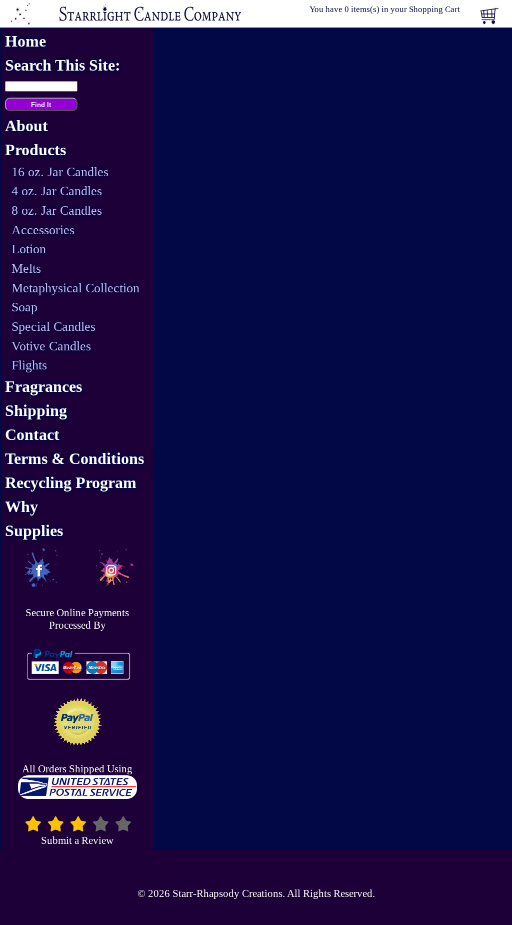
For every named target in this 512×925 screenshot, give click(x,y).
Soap (25, 307)
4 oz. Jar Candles (57, 191)
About (26, 126)
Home (25, 41)
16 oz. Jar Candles (60, 172)
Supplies (34, 531)
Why (21, 507)
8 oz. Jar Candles (57, 210)
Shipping (36, 410)
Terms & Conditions (74, 459)
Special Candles (54, 326)
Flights (29, 365)
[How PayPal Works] (77, 664)
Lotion (29, 249)
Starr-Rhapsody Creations (227, 893)
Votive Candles (51, 346)
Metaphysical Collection (76, 288)
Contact (32, 434)
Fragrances (43, 386)
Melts (26, 268)
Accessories (43, 230)
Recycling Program (70, 483)
